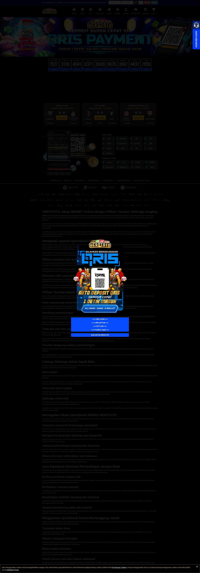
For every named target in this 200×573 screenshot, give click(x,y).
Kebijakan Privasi (13, 570)
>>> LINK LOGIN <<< (100, 319)
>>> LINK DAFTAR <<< (100, 323)
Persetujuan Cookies (119, 567)
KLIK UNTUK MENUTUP (100, 335)
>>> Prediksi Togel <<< (100, 330)
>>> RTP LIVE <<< (100, 326)
